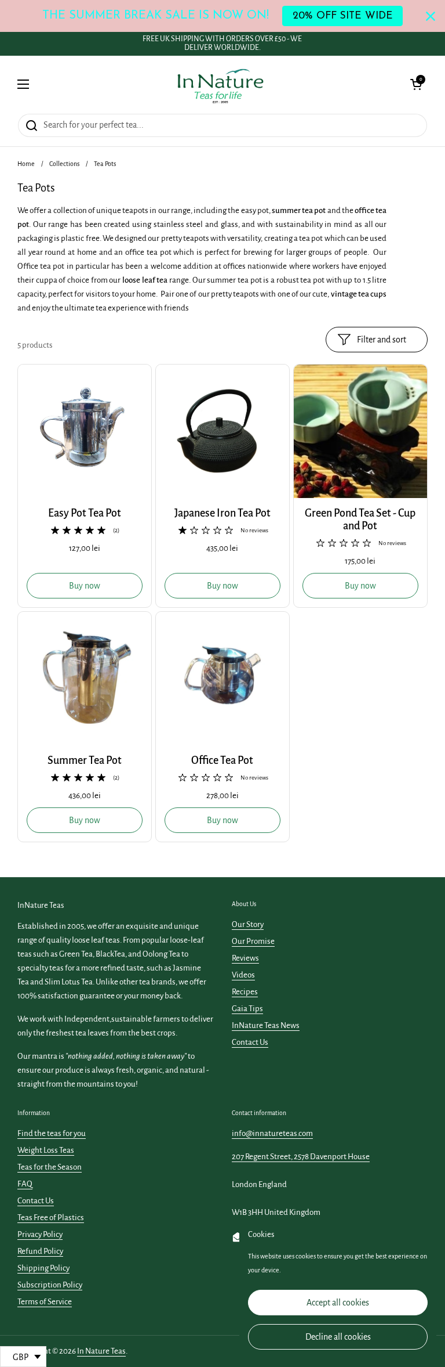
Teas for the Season (49, 1167)
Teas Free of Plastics (50, 1217)
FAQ (24, 1184)
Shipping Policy (43, 1268)
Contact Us (250, 1042)
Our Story (248, 924)
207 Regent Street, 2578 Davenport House (301, 1156)
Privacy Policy (40, 1234)
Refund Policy (40, 1251)
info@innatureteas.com (272, 1133)
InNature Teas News (266, 1025)
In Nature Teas (101, 1351)
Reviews (245, 958)
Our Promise (253, 941)
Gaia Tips (247, 1008)
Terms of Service (44, 1301)
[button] (416, 84)
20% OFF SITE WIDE (343, 16)
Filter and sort (381, 339)
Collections (64, 163)
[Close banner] (430, 16)
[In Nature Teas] (220, 84)
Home (26, 163)
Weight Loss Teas (45, 1150)
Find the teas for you (51, 1133)
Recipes (245, 991)
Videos (243, 975)
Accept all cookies (338, 1302)
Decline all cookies (338, 1336)
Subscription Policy (49, 1285)
